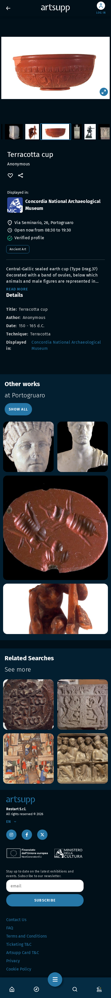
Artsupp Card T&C (22, 952)
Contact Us (16, 919)
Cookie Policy (18, 969)
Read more (17, 289)
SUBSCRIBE (45, 900)
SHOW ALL (18, 409)
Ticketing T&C (18, 944)
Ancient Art (18, 249)
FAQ (9, 927)
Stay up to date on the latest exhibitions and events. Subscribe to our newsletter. (40, 874)
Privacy (13, 960)
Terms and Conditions (26, 936)
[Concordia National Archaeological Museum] (15, 205)
